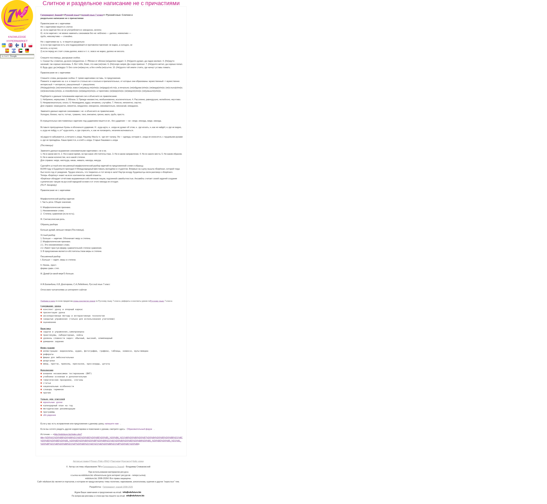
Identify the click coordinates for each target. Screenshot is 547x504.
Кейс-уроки (138, 461)
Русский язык (72, 15)
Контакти (126, 461)
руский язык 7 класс (92, 15)
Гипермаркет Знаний (51, 15)
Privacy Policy (97, 461)
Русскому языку (157, 301)
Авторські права (81, 461)
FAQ (107, 461)
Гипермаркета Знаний (113, 466)
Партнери (115, 461)
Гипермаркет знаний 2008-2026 (118, 487)
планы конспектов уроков (84, 301)
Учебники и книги (47, 301)
